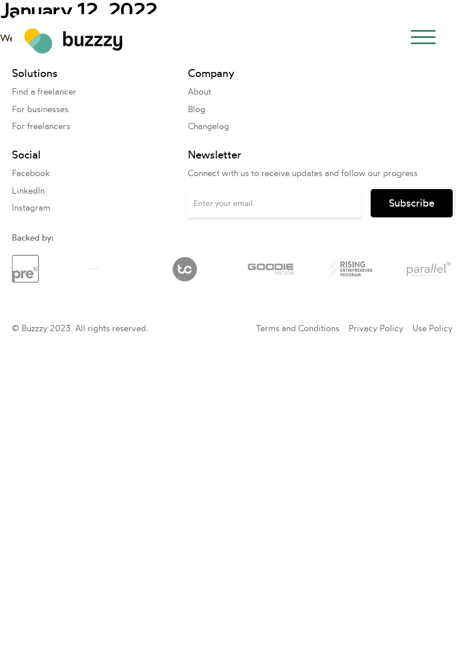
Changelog (208, 126)
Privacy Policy (376, 328)
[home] (73, 39)
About (199, 91)
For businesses (40, 109)
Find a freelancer (44, 91)
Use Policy (433, 328)
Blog (196, 109)
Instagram (31, 207)
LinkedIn (28, 190)
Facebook (31, 173)
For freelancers (41, 126)
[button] (423, 39)
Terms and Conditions (298, 328)
